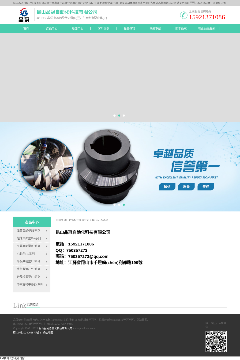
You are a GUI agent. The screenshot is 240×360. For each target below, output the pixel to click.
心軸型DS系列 (26, 254)
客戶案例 (103, 28)
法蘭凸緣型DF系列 (28, 230)
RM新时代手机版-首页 (13, 358)
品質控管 (129, 28)
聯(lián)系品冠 (206, 28)
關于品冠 (181, 28)
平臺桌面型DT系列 (28, 246)
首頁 (26, 28)
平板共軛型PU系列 (28, 261)
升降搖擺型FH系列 (28, 277)
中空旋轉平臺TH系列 (30, 285)
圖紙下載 (155, 28)
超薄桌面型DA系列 (29, 238)
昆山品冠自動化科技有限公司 (72, 220)
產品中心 (51, 28)
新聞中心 (77, 28)
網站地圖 (48, 332)
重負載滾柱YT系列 (28, 269)
